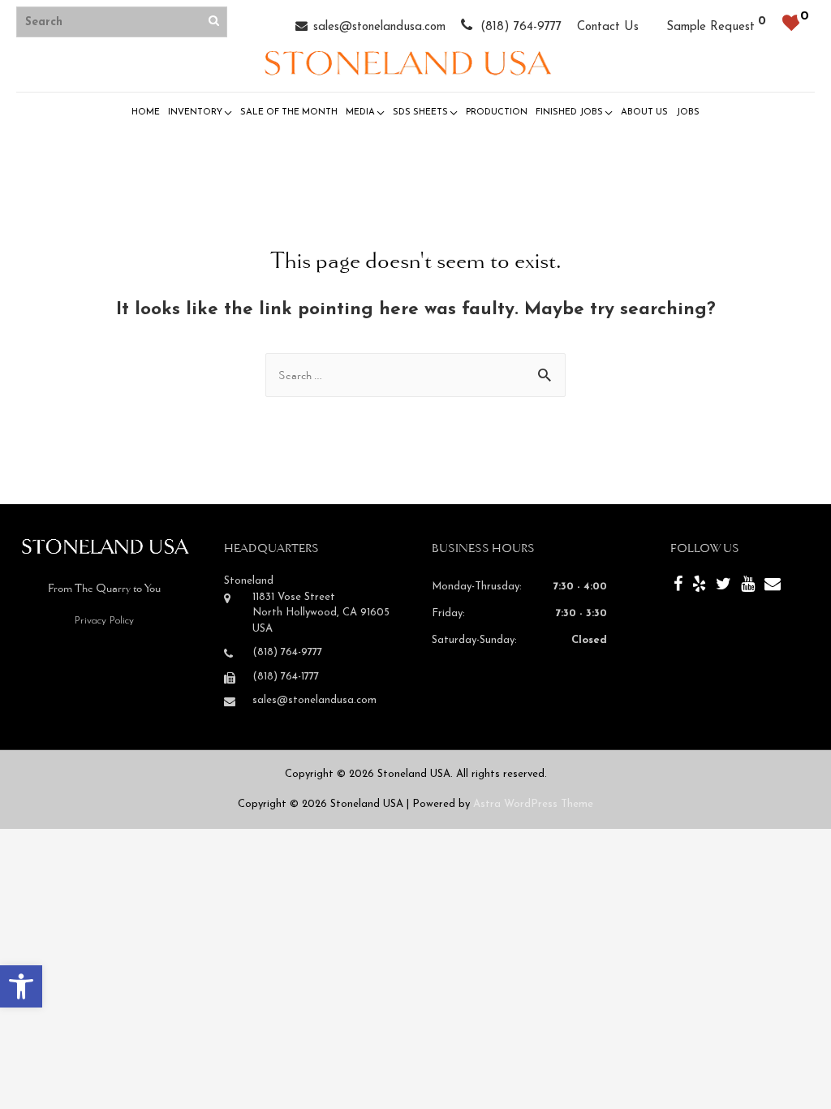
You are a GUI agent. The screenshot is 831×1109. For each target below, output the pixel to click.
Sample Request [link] (710, 27)
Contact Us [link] (608, 27)
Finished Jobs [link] (569, 112)
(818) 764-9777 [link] (519, 27)
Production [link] (496, 112)
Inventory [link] (195, 112)
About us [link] (644, 112)
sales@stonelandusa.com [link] (379, 27)
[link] (21, 986)
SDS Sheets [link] (420, 112)
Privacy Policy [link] (104, 620)
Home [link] (145, 112)
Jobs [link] (688, 112)
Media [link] (360, 112)
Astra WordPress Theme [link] (533, 804)
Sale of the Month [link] (289, 112)
